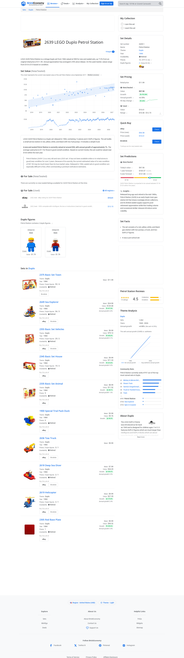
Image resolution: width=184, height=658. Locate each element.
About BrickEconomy (92, 619)
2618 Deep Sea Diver (50, 465)
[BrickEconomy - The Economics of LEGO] (32, 3)
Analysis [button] (79, 3)
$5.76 (111, 416)
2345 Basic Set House (50, 356)
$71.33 (110, 360)
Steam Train (128, 383)
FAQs (140, 619)
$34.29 (110, 469)
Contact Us (92, 623)
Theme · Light (108, 603)
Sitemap (139, 628)
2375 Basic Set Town (50, 274)
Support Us (93, 628)
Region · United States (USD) (84, 603)
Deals (44, 628)
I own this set (97, 291)
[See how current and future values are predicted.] (160, 114)
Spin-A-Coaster (130, 405)
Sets (24, 10)
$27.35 (110, 496)
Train (125, 393)
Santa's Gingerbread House (133, 387)
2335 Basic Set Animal (51, 383)
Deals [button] (66, 3)
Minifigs (44, 623)
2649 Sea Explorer (49, 301)
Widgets (139, 623)
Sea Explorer (129, 402)
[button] (101, 75)
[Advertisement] (67, 22)
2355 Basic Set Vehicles (51, 329)
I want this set (97, 295)
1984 (45, 281)
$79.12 (110, 333)
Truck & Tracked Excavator (133, 390)
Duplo (31, 10)
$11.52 (110, 387)
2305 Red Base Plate (50, 519)
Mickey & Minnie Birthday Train (135, 380)
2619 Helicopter (47, 492)
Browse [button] (53, 3)
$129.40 (110, 306)
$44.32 (110, 524)
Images (109, 52)
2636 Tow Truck (47, 438)
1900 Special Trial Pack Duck (54, 410)
